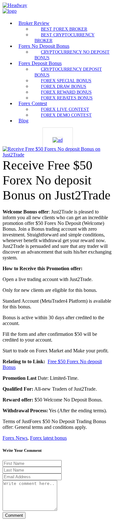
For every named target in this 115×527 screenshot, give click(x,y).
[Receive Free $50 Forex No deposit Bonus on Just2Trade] (57, 154)
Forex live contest (65, 109)
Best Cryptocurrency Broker (64, 37)
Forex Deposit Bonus (40, 63)
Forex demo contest (66, 115)
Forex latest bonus (48, 438)
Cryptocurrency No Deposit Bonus (72, 54)
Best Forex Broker (64, 29)
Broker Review (34, 23)
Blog (23, 120)
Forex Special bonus (66, 80)
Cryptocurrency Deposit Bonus (68, 72)
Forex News (15, 438)
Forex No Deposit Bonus (44, 46)
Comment (14, 515)
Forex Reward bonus (66, 92)
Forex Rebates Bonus (67, 97)
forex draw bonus (63, 86)
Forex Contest (33, 103)
